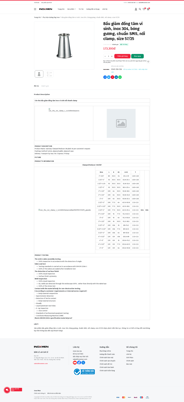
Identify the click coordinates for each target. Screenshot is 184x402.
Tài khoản (36, 2)
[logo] (45, 9)
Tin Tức (81, 9)
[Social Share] (105, 77)
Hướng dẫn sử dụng (92, 9)
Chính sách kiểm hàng (107, 371)
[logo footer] (49, 347)
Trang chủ (61, 9)
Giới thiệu (129, 357)
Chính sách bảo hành (107, 367)
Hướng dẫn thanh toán (107, 354)
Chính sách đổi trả (106, 364)
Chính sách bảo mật (106, 357)
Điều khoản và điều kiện (54, 393)
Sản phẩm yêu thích (46, 2)
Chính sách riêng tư (39, 393)
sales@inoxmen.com (144, 2)
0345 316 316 (131, 2)
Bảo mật (129, 364)
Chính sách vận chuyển (107, 361)
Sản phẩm (70, 9)
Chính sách (130, 361)
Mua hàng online (105, 351)
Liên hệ (104, 9)
